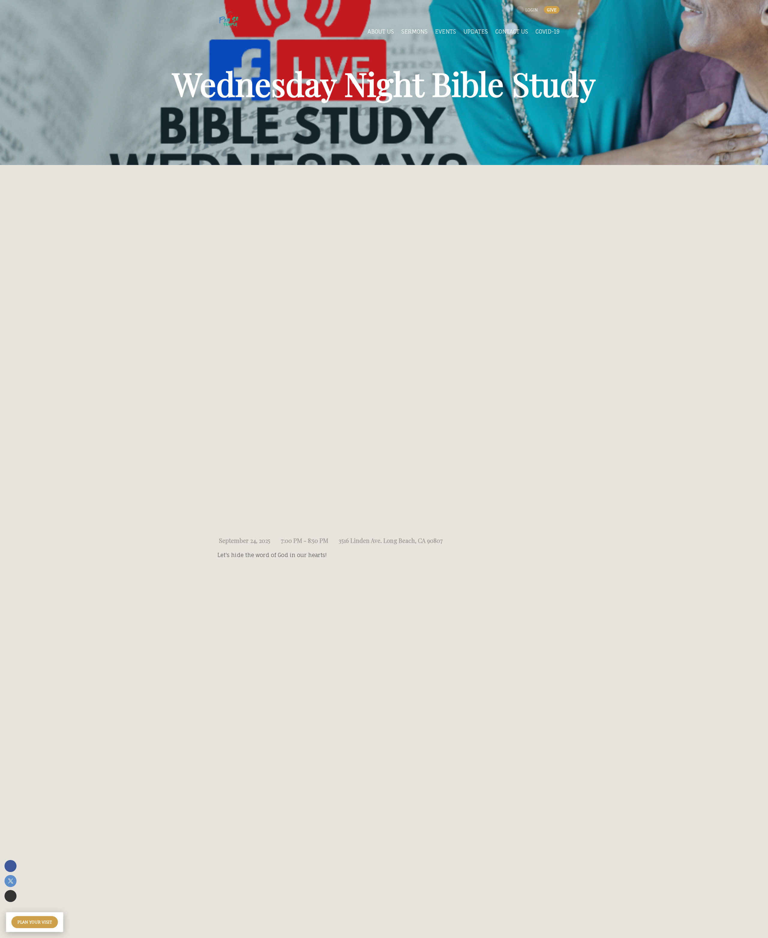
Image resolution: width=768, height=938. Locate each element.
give (551, 9)
